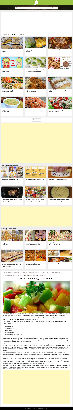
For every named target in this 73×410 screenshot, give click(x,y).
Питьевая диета (55, 272)
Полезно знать (6, 34)
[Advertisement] (36, 23)
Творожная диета (33, 272)
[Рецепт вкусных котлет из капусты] (35, 42)
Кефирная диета (28, 275)
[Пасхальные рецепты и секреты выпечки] (35, 172)
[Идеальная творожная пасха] (12, 172)
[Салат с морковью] (35, 102)
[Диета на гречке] (60, 63)
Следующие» (36, 120)
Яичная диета (17, 275)
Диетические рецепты (20, 272)
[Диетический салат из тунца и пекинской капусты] (60, 103)
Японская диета (7, 275)
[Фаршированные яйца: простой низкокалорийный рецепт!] (35, 62)
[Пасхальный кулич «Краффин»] (60, 172)
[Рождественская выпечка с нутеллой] (12, 235)
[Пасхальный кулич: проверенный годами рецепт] (12, 192)
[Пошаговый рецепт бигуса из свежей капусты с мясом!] (35, 255)
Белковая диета (45, 272)
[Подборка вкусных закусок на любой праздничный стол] (35, 235)
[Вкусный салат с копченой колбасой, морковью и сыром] (60, 235)
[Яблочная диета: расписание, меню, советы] (12, 62)
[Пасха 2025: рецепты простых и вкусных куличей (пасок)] (35, 192)
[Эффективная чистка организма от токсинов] (12, 102)
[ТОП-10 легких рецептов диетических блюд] (12, 83)
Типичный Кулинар (42, 408)
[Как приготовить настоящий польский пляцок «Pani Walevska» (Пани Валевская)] (12, 256)
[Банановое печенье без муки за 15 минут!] (12, 43)
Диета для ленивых (39, 275)
